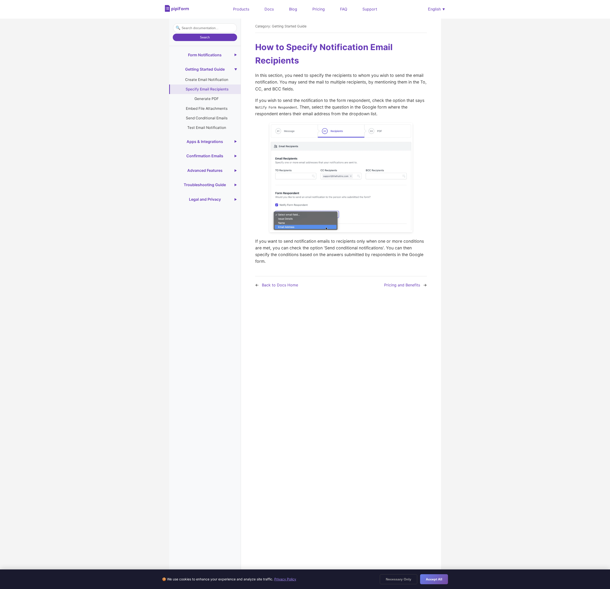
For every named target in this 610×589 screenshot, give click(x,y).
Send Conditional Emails (207, 118)
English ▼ (437, 9)
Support (369, 9)
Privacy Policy (285, 579)
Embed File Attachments (207, 108)
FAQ (343, 9)
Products (241, 9)
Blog (293, 9)
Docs (269, 9)
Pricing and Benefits (402, 285)
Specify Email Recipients (207, 89)
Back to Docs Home (280, 285)
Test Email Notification (206, 127)
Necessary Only (398, 579)
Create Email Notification (206, 79)
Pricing (318, 9)
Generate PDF (206, 98)
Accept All (434, 579)
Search (205, 37)
